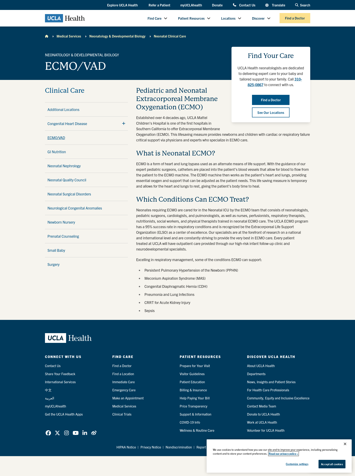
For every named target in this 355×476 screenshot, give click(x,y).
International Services (60, 382)
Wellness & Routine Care (197, 430)
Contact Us (247, 5)
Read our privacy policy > (283, 454)
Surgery (53, 264)
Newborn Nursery (61, 222)
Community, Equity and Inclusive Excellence (278, 398)
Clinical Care (64, 90)
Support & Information (195, 414)
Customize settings (297, 464)
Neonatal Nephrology (64, 165)
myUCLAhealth (191, 5)
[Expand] (123, 123)
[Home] (46, 36)
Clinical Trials (121, 414)
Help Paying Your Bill (195, 398)
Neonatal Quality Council (66, 179)
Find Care (154, 18)
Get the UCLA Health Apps (64, 414)
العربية (49, 398)
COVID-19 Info (190, 422)
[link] (48, 433)
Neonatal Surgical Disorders (69, 194)
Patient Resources (191, 18)
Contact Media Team (261, 406)
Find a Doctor (295, 18)
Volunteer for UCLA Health (266, 430)
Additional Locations (63, 109)
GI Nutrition (56, 151)
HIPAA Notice (126, 447)
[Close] (345, 443)
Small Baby (56, 250)
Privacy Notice (151, 447)
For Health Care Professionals (268, 390)
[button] (123, 5)
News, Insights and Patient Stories (271, 382)
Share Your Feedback (60, 374)
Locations (228, 18)
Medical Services (69, 36)
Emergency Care (124, 390)
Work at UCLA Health (262, 422)
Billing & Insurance (193, 390)
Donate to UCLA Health (263, 414)
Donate (217, 5)
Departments (256, 374)
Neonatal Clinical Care (170, 36)
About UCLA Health (261, 366)
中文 (48, 390)
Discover (258, 18)
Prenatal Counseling (63, 236)
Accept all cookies (332, 464)
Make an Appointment (128, 398)
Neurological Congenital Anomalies (74, 208)
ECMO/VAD (56, 137)
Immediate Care (123, 382)
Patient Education (192, 382)
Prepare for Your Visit (195, 366)
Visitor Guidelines (192, 374)
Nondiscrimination (179, 447)
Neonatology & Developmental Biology (117, 36)
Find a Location (123, 374)
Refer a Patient (159, 5)
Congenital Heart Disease (67, 123)
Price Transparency (193, 406)
